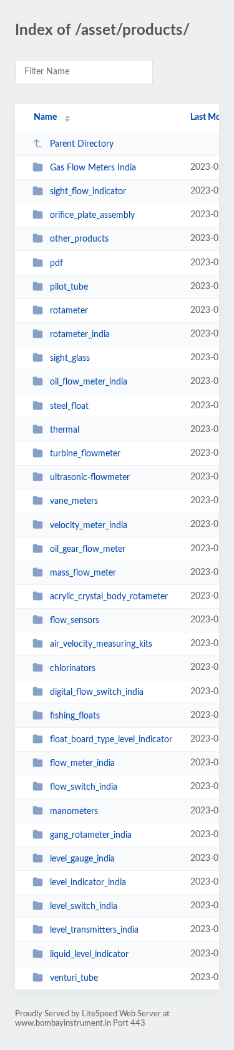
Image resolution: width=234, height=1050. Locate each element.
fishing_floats (75, 716)
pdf (56, 263)
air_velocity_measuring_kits (101, 644)
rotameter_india (80, 334)
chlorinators (72, 668)
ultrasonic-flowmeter (90, 477)
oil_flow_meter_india (88, 382)
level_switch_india (83, 906)
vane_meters (74, 501)
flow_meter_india (82, 763)
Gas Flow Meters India (93, 168)
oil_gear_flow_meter (87, 549)
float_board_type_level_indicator (111, 739)
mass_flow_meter (83, 573)
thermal (64, 430)
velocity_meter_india (88, 525)
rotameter (69, 311)
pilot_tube (69, 287)
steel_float (69, 406)
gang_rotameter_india (91, 835)
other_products (79, 239)
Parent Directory (82, 144)
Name (45, 117)
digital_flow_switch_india (97, 692)
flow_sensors (74, 620)
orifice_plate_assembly (92, 215)
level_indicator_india (88, 882)
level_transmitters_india (94, 930)
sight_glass (70, 358)
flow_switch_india (83, 787)
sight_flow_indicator (88, 191)
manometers (74, 811)
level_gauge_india (82, 859)
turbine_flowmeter (85, 453)
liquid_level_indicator (89, 954)
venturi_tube (74, 978)
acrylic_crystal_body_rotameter (109, 596)
